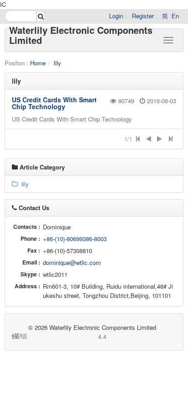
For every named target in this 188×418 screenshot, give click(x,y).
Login (116, 15)
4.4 (67, 336)
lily (57, 62)
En (175, 15)
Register (143, 15)
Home (38, 62)
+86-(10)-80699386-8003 (75, 238)
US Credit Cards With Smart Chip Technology (54, 103)
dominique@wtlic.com (72, 262)
